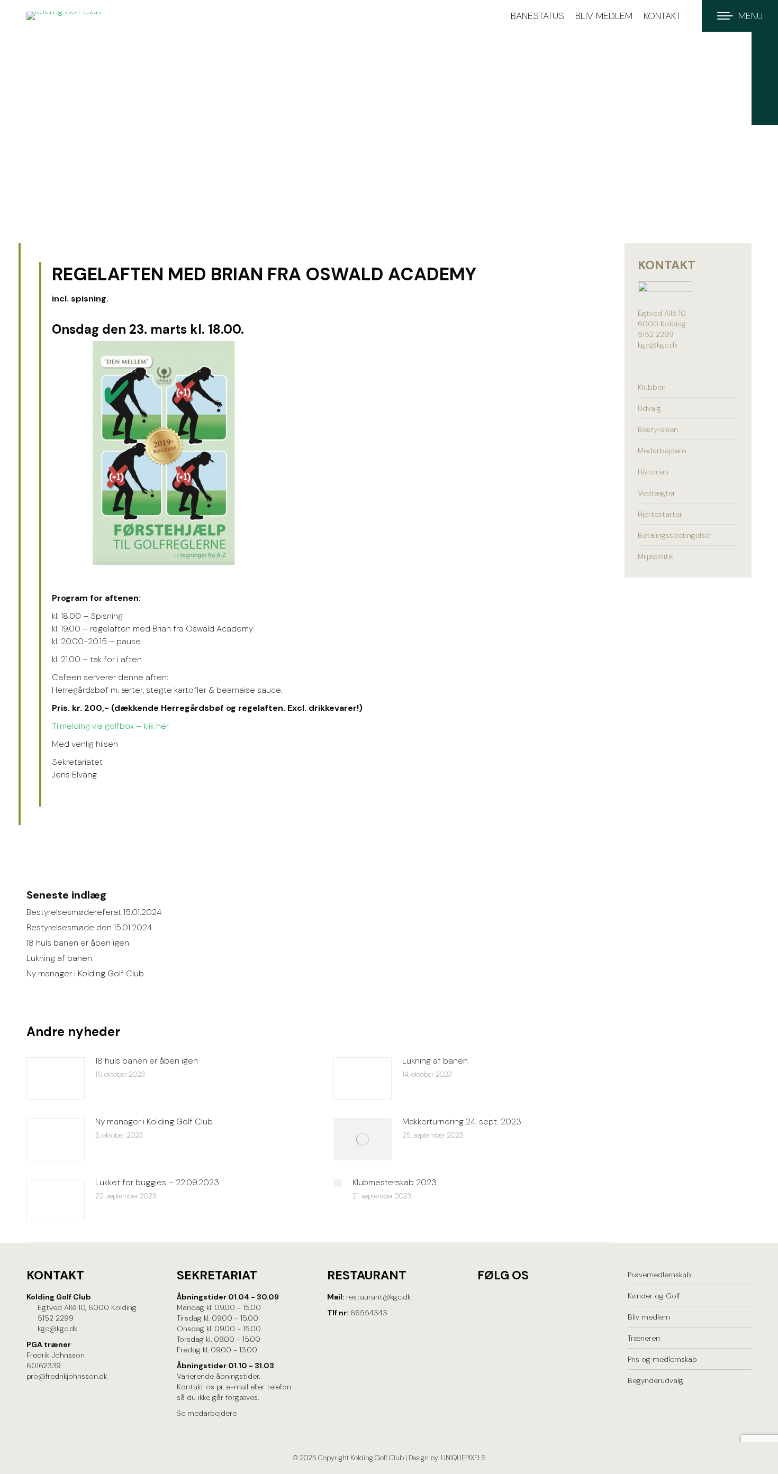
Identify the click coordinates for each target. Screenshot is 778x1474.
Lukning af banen (59, 958)
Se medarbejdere (207, 1413)
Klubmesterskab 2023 (394, 1182)
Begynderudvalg (655, 1380)
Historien (653, 472)
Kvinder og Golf (654, 1296)
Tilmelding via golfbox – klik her (110, 725)
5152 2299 (656, 334)
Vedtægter (656, 493)
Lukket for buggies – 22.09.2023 (157, 1182)
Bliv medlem (649, 1317)
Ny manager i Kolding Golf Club (85, 973)
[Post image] (55, 1078)
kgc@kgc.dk (657, 345)
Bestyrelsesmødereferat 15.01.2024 (93, 912)
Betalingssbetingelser (675, 535)
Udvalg (649, 408)
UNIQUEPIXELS (463, 1457)
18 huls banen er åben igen (77, 942)
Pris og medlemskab (662, 1359)
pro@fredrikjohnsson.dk (66, 1376)
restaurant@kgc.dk (378, 1297)
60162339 (43, 1365)
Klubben (652, 387)
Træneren (644, 1338)
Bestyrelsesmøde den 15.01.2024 (89, 927)
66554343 (368, 1312)
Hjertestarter (660, 514)
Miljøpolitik (655, 556)
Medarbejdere (662, 450)
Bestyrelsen (658, 429)
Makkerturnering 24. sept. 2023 (461, 1121)
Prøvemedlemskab (659, 1274)
